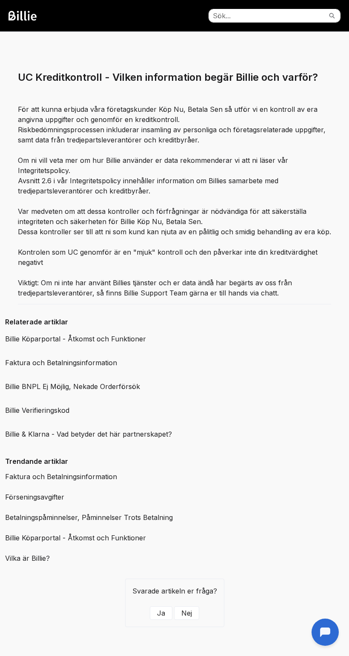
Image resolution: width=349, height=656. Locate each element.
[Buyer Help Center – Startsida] (32, 16)
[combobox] (266, 15)
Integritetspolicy (43, 170)
